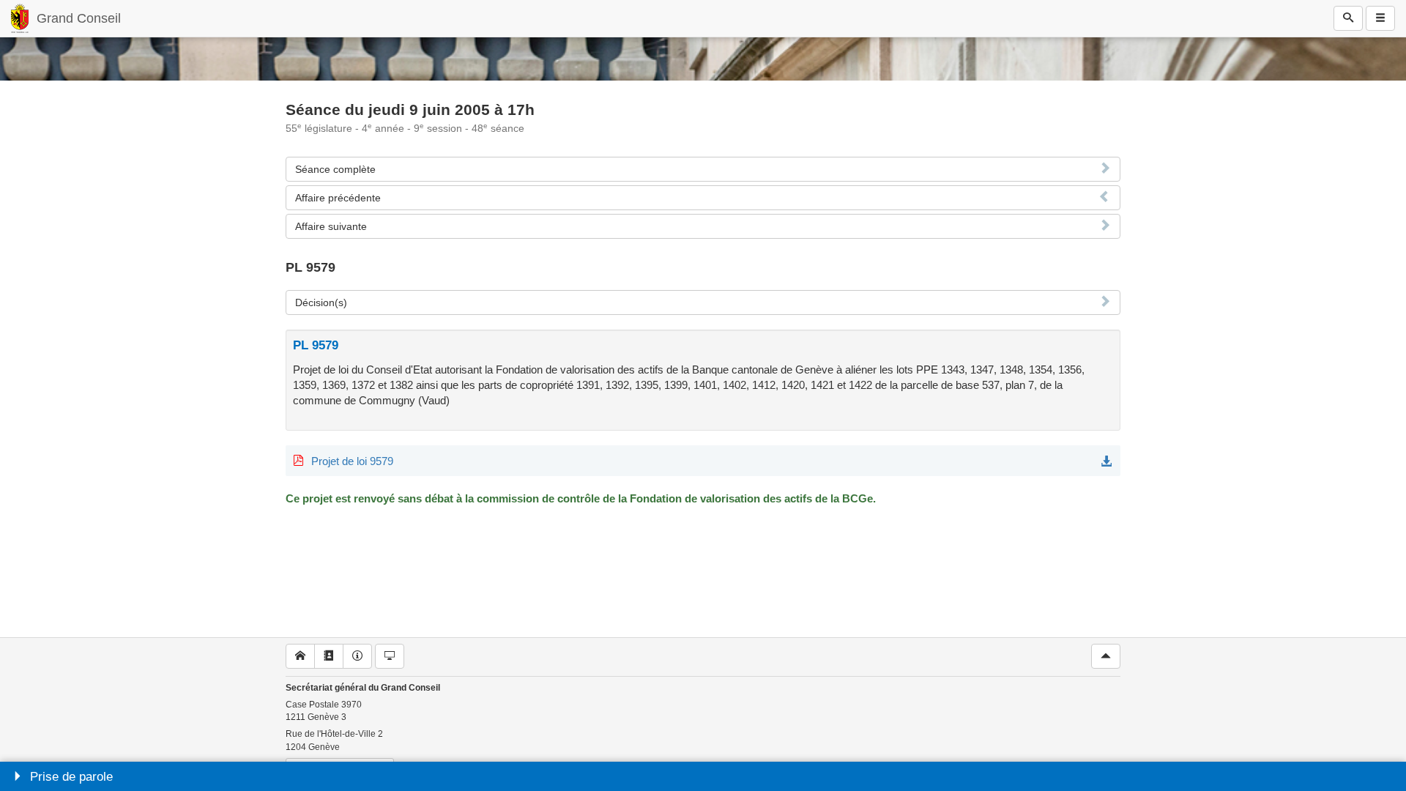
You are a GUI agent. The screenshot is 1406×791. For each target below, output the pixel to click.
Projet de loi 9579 (352, 461)
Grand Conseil (79, 18)
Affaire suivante (331, 226)
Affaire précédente (338, 198)
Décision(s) (321, 302)
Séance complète (335, 169)
